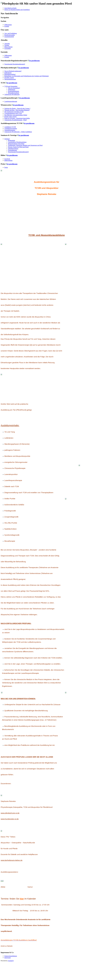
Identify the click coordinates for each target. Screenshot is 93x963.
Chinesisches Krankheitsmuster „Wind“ (15, 120)
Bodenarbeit (11, 140)
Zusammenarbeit (9, 36)
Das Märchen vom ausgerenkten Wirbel (15, 115)
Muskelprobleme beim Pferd (16, 143)
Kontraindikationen (13, 91)
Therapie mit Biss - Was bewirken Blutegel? (17, 110)
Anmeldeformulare (9, 130)
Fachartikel (7, 48)
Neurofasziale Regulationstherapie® (14, 64)
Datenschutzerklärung (10, 956)
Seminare (7, 139)
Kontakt (6, 26)
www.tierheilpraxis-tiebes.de (11, 860)
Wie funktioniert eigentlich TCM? (14, 112)
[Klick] (34, 61)
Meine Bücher (8, 47)
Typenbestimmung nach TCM (13, 113)
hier (22, 898)
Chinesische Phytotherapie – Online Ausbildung (18, 132)
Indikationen (8, 72)
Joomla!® (11, 960)
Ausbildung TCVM (10, 127)
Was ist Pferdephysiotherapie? (13, 71)
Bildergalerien (8, 160)
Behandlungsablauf (9, 74)
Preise (6, 167)
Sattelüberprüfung (13, 148)
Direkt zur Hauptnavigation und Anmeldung (17, 9)
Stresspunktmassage (10, 79)
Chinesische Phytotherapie (12, 94)
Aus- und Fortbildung (10, 33)
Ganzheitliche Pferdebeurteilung (17, 142)
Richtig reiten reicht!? (10, 116)
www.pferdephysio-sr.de (10, 813)
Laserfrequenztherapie (10, 101)
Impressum (7, 957)
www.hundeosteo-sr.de (10, 819)
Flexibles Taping (9, 77)
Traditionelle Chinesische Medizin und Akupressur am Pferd (25, 145)
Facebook (7, 159)
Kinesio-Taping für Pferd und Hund (18, 147)
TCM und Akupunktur (10, 86)
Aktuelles (7, 43)
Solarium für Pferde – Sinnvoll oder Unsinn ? (17, 108)
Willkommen (8, 24)
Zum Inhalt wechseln (10, 8)
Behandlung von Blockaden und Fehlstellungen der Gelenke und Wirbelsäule (26, 76)
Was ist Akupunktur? (14, 88)
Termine (6, 45)
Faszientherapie (12, 150)
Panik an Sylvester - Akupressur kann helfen (17, 118)
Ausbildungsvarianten (10, 128)
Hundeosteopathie (9, 35)
